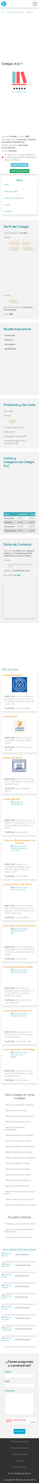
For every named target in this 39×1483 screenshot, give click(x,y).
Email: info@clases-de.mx (19, 1473)
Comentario (10, 1391)
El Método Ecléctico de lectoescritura (20, 1224)
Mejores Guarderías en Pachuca (18, 1180)
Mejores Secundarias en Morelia (18, 1175)
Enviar (19, 1431)
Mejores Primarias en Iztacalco (18, 1169)
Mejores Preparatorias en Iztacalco (20, 1116)
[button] (34, 3)
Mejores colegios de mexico (15, 12)
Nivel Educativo (11, 191)
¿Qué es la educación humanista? (19, 1237)
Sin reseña (19, 91)
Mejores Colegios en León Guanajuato (21, 1158)
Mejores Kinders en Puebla (16, 1110)
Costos (7, 204)
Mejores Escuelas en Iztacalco (17, 1186)
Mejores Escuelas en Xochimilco (18, 1122)
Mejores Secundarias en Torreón (18, 1141)
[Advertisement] (19, 36)
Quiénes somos (19, 1467)
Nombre (8, 1372)
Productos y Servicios (13, 198)
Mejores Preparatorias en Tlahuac (19, 1152)
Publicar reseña (19, 165)
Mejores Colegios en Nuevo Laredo (19, 1199)
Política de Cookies (19, 1454)
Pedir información (19, 171)
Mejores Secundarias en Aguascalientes (14, 1128)
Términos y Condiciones (19, 1448)
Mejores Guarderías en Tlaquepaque (20, 1146)
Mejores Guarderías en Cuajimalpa (19, 1135)
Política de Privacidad (19, 1441)
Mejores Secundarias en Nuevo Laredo (21, 1205)
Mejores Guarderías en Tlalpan (18, 1163)
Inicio (3, 12)
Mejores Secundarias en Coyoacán (19, 1105)
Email (7, 1381)
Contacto (8, 211)
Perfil (6, 185)
